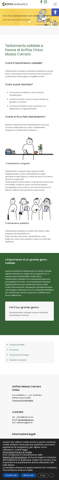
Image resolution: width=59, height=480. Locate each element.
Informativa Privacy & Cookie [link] (17, 452)
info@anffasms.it (26, 420)
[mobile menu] (55, 4)
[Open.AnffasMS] (15, 4)
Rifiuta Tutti (28, 475)
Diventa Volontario (18, 360)
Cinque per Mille (16, 344)
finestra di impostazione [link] (15, 457)
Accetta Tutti (11, 475)
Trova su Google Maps (22, 400)
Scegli (43, 475)
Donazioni (14, 349)
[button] (55, 12)
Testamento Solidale (19, 355)
